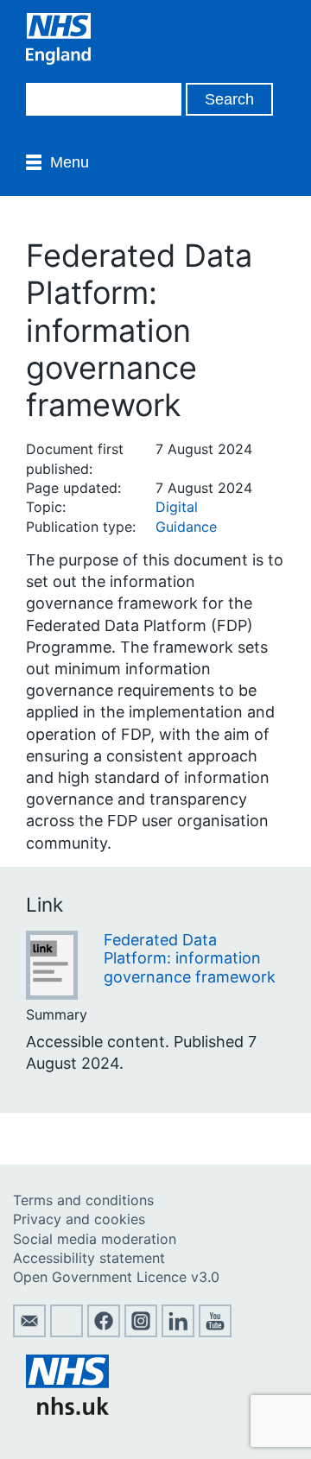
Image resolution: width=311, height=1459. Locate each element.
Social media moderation (94, 1238)
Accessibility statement (89, 1257)
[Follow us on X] (66, 1332)
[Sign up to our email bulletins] (29, 1332)
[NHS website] (67, 1409)
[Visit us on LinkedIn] (178, 1332)
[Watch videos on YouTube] (215, 1332)
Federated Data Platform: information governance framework (190, 958)
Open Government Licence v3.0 (116, 1276)
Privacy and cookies (79, 1219)
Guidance (186, 526)
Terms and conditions (83, 1200)
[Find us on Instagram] (140, 1332)
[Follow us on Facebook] (103, 1332)
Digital (177, 506)
